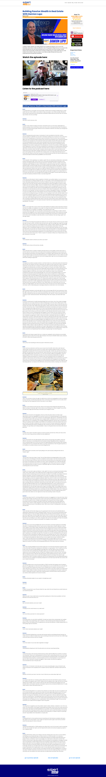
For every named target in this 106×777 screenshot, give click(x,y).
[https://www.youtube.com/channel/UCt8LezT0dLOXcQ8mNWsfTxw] (76, 36)
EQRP (72, 53)
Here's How (73, 64)
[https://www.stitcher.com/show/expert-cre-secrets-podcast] (76, 40)
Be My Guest (80, 2)
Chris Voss (73, 54)
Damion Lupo (73, 52)
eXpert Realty (73, 55)
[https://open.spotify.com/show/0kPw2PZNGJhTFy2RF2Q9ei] (76, 44)
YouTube (75, 2)
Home (66, 2)
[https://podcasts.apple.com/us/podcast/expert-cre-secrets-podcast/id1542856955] (76, 32)
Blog (73, 2)
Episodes (69, 2)
